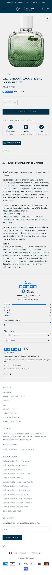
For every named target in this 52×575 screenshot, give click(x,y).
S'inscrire (12, 537)
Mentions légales (10, 409)
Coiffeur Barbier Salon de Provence (17, 503)
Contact (6, 401)
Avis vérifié (10, 353)
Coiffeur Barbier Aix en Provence (16, 461)
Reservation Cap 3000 (12, 511)
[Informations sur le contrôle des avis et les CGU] (39, 296)
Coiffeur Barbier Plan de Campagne (17, 499)
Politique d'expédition (12, 422)
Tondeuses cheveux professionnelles (18, 449)
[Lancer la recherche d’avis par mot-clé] (49, 341)
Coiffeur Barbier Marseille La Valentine (18, 482)
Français (36, 553)
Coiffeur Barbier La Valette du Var (16, 474)
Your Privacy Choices (11, 418)
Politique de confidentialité (14, 397)
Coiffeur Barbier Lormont (13, 478)
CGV (4, 405)
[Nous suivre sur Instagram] (4, 546)
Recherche (7, 393)
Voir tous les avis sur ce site (28, 300)
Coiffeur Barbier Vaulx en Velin (15, 507)
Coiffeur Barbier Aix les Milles (15, 465)
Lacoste (6, 74)
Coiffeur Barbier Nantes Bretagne (16, 486)
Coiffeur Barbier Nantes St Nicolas (17, 490)
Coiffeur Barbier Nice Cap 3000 (16, 494)
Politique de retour (10, 413)
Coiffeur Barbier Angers (12, 470)
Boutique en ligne (10, 444)
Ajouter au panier (26, 112)
